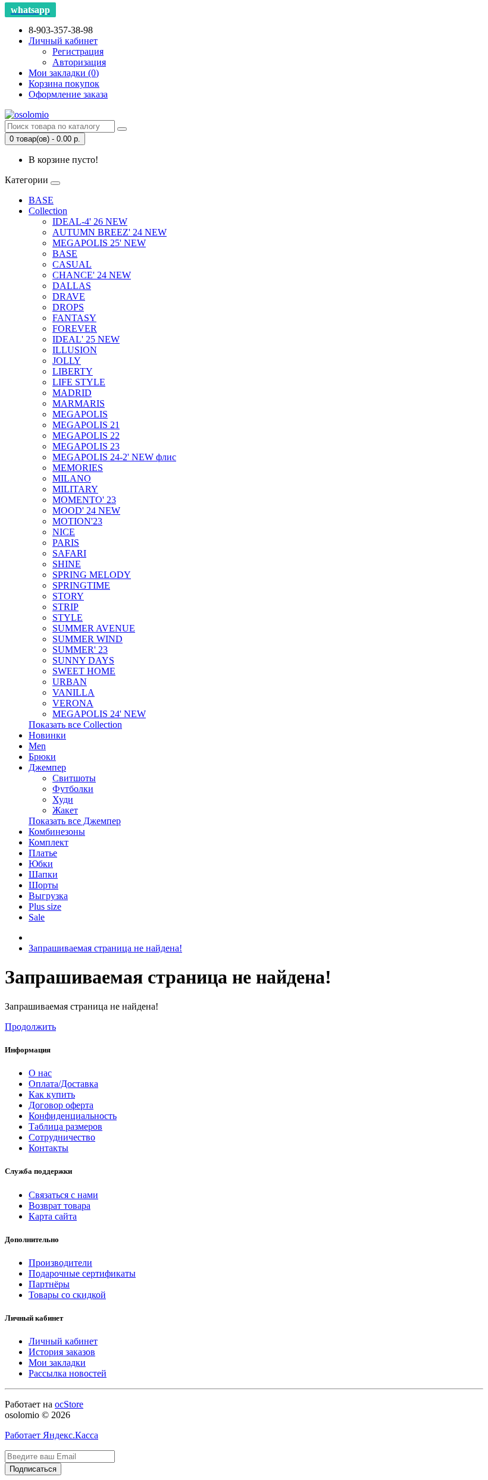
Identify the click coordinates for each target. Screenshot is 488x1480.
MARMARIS (78, 403)
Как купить (52, 1094)
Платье (43, 853)
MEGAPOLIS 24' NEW (99, 714)
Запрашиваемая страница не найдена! (105, 948)
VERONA (72, 703)
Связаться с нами (63, 1195)
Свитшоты (74, 778)
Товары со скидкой (67, 1295)
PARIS (65, 543)
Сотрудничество (62, 1137)
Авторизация (79, 62)
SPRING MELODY (91, 575)
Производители (60, 1263)
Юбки (41, 864)
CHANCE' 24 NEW (91, 275)
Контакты (48, 1148)
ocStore (69, 1404)
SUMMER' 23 (80, 650)
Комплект (48, 842)
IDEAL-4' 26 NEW (89, 221)
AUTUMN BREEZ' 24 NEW (109, 232)
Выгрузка (48, 896)
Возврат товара (59, 1206)
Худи (62, 799)
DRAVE (68, 296)
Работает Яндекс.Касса (51, 1435)
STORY (68, 596)
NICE (63, 532)
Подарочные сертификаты (82, 1273)
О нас (40, 1073)
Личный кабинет (63, 1341)
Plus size (45, 906)
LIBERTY (72, 371)
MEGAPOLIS (80, 414)
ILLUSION (74, 350)
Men (37, 746)
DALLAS (71, 286)
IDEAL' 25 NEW (86, 339)
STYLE (67, 617)
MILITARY (75, 489)
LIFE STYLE (78, 382)
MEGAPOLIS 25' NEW (99, 243)
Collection (48, 211)
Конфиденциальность (73, 1116)
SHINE (66, 564)
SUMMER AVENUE (93, 628)
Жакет (65, 810)
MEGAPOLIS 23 (86, 446)
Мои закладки (57, 1363)
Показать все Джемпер (75, 821)
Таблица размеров (65, 1126)
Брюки (42, 757)
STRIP (65, 607)
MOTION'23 (77, 521)
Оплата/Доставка (63, 1084)
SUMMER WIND (87, 639)
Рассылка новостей (68, 1373)
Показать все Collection (75, 724)
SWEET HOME (83, 671)
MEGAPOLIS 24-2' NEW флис (114, 457)
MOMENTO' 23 (84, 500)
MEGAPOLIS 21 (86, 425)
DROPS (68, 307)
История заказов (62, 1352)
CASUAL (72, 264)
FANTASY (74, 318)
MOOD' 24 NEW (86, 510)
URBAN (69, 682)
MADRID (72, 393)
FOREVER (74, 328)
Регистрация (78, 51)
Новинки (47, 735)
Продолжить (30, 1027)
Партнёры (49, 1284)
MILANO (71, 478)
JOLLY (66, 361)
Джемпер (47, 767)
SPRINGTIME (81, 585)
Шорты (43, 885)
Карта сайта (53, 1216)
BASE (41, 200)
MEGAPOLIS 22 (86, 436)
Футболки (72, 789)
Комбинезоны (57, 832)
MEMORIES (77, 468)
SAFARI (69, 553)
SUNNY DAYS (83, 660)
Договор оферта (61, 1105)
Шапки (43, 874)
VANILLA (73, 692)
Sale (37, 917)
